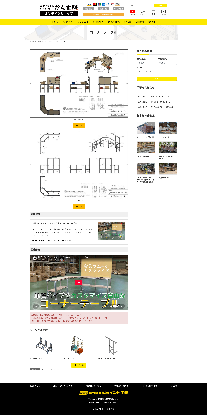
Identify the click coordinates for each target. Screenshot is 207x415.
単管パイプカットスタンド (106, 358)
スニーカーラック (70, 358)
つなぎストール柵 (143, 156)
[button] (79, 125)
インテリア (57, 369)
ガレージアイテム (47, 369)
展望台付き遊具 (164, 178)
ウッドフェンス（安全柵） (146, 137)
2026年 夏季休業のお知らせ (160, 97)
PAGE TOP (200, 400)
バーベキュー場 (164, 137)
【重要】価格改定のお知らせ (160, 102)
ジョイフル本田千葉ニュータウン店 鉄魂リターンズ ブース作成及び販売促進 (146, 180)
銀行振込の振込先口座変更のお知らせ (163, 107)
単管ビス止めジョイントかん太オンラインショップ (55, 241)
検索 (160, 5)
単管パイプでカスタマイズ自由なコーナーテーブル (54, 223)
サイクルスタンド (36, 358)
